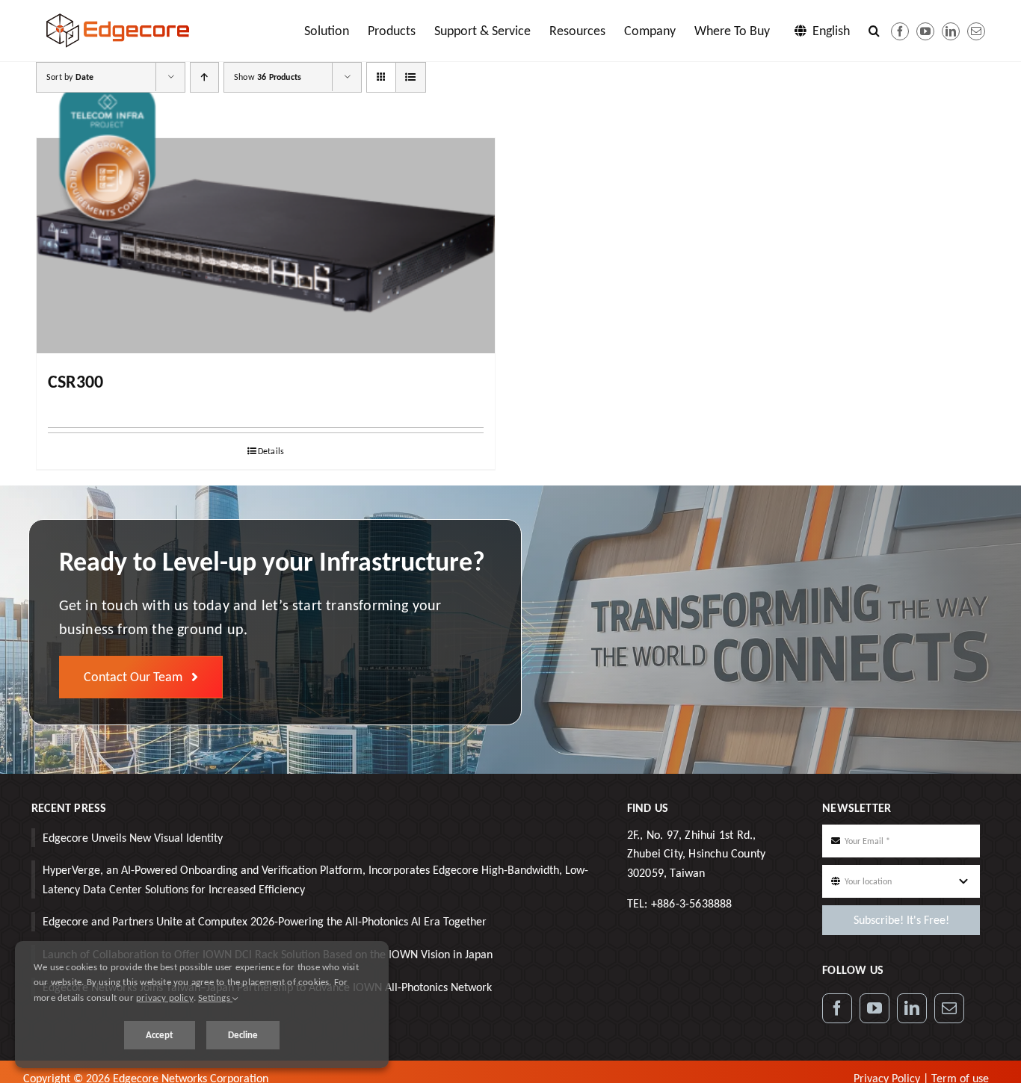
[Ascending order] (204, 77)
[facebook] (900, 31)
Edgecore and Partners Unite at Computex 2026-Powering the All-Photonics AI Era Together (265, 921)
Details (271, 451)
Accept (159, 1034)
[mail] (976, 31)
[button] (874, 30)
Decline (243, 1034)
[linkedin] (951, 31)
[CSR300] (266, 245)
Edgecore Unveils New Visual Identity (133, 838)
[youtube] (925, 31)
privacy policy (165, 997)
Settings (215, 997)
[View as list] (410, 77)
